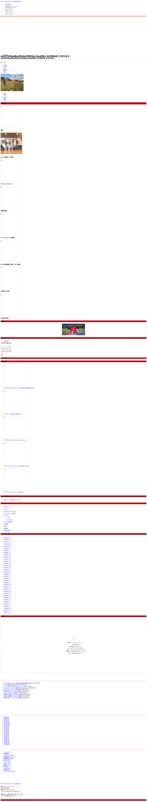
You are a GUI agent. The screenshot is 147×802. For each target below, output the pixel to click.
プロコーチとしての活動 (9, 513)
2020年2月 (7, 586)
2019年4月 (7, 606)
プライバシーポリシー (10, 771)
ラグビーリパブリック (7, 184)
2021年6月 (7, 556)
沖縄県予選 (4, 210)
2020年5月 (7, 580)
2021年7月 (7, 554)
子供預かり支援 (5, 291)
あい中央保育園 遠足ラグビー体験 (10, 264)
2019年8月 (7, 597)
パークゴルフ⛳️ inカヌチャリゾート (17, 440)
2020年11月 (7, 571)
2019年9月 (7, 595)
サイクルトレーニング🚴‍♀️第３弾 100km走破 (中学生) (21, 388)
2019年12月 (7, 591)
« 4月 (2, 355)
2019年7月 (7, 599)
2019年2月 (7, 610)
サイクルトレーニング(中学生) (16, 492)
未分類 (5, 526)
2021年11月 (7, 546)
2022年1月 (7, 541)
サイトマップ (7, 768)
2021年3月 (7, 563)
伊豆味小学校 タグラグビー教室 (13, 694)
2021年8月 (7, 552)
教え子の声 (8, 9)
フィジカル (9, 519)
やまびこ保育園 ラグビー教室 (12, 696)
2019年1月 (7, 612)
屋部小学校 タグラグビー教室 (12, 691)
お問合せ (6, 766)
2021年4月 (7, 561)
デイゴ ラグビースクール (10, 511)
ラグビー (6, 515)
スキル (8, 517)
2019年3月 (7, 608)
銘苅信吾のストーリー (12, 5)
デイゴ (5, 509)
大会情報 (6, 524)
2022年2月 (7, 539)
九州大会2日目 (5, 318)
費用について (9, 10)
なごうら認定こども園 (7, 157)
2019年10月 (7, 593)
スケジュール (9, 12)
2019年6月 (7, 601)
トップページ (7, 752)
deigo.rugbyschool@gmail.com (77, 648)
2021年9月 (7, 550)
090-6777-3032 (78, 646)
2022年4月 (7, 537)
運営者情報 (7, 769)
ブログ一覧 (7, 763)
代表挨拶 (8, 4)
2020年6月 (7, 578)
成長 (2, 130)
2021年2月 (7, 565)
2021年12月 (7, 543)
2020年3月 (7, 584)
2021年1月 (7, 567)
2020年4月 (7, 582)
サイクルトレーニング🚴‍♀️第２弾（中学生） (19, 466)
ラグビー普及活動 (8, 521)
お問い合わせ (9, 14)
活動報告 (6, 528)
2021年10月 (7, 548)
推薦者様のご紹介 (10, 7)
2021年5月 (7, 559)
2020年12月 (7, 569)
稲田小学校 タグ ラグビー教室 (12, 697)
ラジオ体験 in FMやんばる (15, 414)
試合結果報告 (7, 530)
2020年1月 (7, 589)
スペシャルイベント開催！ (8, 237)
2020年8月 (7, 574)
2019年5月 (7, 604)
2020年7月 (7, 576)
